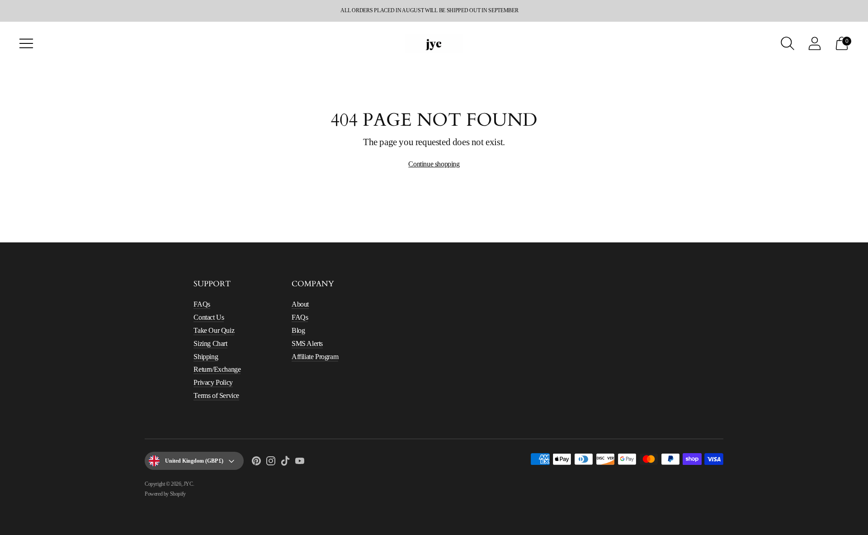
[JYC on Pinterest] (256, 462)
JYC (188, 484)
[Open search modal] (787, 43)
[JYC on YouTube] (299, 462)
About (300, 304)
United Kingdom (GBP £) (194, 461)
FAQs (201, 304)
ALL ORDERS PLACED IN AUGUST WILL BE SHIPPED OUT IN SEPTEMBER (429, 10)
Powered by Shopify (165, 494)
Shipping (205, 356)
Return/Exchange (217, 369)
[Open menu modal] (26, 43)
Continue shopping (433, 164)
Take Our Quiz (213, 330)
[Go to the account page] (814, 43)
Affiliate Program (315, 356)
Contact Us (208, 317)
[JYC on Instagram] (270, 462)
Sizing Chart (210, 343)
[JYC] (434, 43)
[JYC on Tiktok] (285, 462)
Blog (298, 330)
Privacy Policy (212, 382)
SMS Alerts (307, 343)
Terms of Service (216, 395)
